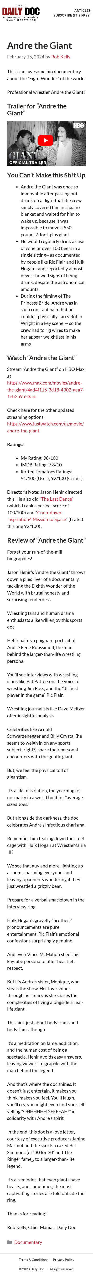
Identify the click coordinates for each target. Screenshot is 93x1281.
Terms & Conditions (33, 1260)
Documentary (28, 1242)
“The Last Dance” (56, 499)
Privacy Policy (63, 1260)
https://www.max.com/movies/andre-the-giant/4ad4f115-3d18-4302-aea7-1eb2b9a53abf (45, 389)
